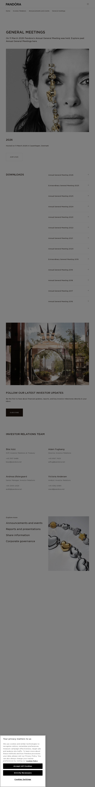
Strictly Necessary (23, 773)
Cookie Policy (32, 761)
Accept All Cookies (22, 766)
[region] (23, 761)
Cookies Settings (22, 779)
